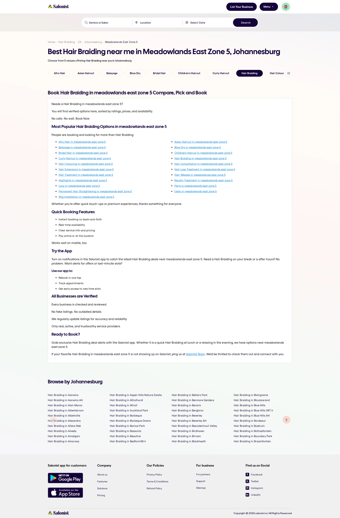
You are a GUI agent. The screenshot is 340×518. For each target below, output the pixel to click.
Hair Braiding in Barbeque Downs (130, 420)
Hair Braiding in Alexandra (64, 420)
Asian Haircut (86, 73)
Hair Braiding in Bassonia (125, 431)
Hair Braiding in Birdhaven (188, 431)
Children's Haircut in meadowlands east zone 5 (203, 153)
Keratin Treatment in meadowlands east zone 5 (203, 180)
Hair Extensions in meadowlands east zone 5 (86, 169)
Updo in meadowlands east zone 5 (195, 191)
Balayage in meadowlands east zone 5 (82, 147)
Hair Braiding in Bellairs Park (189, 395)
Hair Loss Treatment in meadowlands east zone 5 (204, 169)
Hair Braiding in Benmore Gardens (193, 400)
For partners (203, 474)
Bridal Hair (159, 73)
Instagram (257, 488)
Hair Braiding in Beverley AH (189, 420)
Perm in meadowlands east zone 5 (195, 186)
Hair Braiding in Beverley (187, 415)
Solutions (102, 488)
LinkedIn (255, 494)
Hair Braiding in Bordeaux (250, 420)
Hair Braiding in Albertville (64, 415)
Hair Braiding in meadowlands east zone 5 (200, 158)
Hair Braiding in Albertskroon (66, 410)
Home (51, 42)
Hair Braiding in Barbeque (126, 415)
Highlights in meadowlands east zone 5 (83, 180)
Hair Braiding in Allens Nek (64, 426)
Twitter (255, 481)
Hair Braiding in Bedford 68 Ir (128, 441)
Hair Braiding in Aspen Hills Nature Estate (136, 395)
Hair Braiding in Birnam (186, 436)
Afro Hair (59, 73)
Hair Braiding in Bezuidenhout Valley (194, 426)
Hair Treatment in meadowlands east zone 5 (86, 175)
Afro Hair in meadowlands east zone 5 (82, 142)
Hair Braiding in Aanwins (63, 395)
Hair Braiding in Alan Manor (65, 405)
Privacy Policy (154, 474)
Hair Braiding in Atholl (123, 405)
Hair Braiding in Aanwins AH (65, 400)
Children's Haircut (189, 73)
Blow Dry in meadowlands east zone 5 (197, 147)
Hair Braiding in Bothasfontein (252, 431)
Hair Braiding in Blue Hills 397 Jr (253, 410)
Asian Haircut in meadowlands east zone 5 (200, 142)
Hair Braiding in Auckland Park (129, 410)
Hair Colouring (279, 73)
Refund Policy (154, 488)
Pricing (101, 495)
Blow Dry (135, 73)
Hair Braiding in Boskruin (249, 426)
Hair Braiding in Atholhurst (126, 400)
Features (102, 481)
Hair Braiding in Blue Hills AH (252, 415)
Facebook (256, 474)
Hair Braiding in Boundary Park (253, 436)
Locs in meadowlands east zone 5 (79, 186)
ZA (79, 42)
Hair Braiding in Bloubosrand (252, 400)
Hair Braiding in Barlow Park (127, 426)
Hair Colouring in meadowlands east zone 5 (86, 164)
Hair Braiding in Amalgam (64, 436)
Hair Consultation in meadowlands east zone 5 (203, 164)
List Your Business (241, 6)
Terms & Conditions (157, 481)
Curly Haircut (221, 73)
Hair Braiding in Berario (186, 405)
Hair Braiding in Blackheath (189, 441)
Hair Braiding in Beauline (125, 436)
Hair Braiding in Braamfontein (252, 441)
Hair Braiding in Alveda (62, 431)
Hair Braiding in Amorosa (63, 441)
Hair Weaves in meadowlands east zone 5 (200, 175)
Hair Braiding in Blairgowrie (251, 395)
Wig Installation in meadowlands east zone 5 (86, 197)
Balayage (111, 73)
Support (200, 481)
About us (102, 474)
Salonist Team (195, 354)
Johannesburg (93, 42)
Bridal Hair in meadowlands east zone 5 (83, 153)
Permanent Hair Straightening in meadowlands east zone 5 (95, 191)
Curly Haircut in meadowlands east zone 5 (85, 158)
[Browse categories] (288, 73)
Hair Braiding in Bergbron (187, 410)
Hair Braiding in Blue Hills (249, 405)
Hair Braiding (66, 42)
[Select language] (286, 7)
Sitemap (201, 487)
